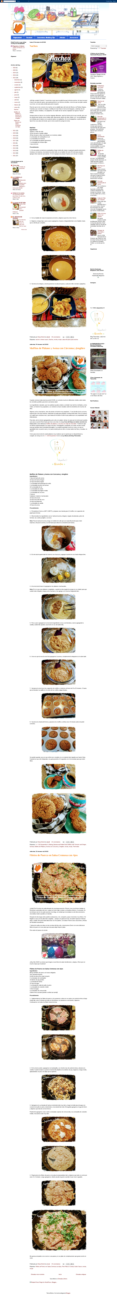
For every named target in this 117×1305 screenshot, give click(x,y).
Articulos (62, 38)
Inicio (60, 1274)
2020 (14, 133)
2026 (14, 67)
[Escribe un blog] (68, 337)
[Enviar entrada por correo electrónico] (63, 337)
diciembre (17, 80)
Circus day (16, 165)
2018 (14, 138)
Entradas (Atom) (62, 1278)
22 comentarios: (56, 842)
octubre (16, 85)
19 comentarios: (56, 1264)
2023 (14, 75)
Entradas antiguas (81, 1274)
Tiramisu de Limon (100, 101)
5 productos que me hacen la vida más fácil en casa (22, 223)
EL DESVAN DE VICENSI (17, 217)
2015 (14, 145)
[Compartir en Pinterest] (73, 337)
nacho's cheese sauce (42, 339)
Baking (51, 844)
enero (16, 107)
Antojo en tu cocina (18, 193)
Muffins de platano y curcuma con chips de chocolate (61, 423)
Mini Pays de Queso (101, 166)
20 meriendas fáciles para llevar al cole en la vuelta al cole (19, 196)
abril (15, 100)
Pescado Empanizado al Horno (101, 182)
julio (15, 92)
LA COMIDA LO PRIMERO (17, 178)
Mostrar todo (24, 229)
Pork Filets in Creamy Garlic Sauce (72, 1266)
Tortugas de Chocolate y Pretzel (100, 232)
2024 (14, 72)
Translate (103, 48)
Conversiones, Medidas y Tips (46, 38)
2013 (14, 150)
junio (15, 95)
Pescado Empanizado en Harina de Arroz (101, 118)
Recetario (29, 38)
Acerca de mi (74, 38)
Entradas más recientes (37, 1274)
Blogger (68, 1293)
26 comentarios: (56, 337)
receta (55, 339)
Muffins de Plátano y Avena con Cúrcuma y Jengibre (57, 348)
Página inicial (17, 38)
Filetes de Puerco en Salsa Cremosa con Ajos (54, 855)
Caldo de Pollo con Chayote (101, 198)
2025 (14, 70)
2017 (14, 140)
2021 (14, 130)
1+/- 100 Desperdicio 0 (42, 844)
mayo (16, 97)
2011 (14, 155)
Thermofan (76, 846)
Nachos (34, 46)
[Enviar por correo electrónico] (66, 337)
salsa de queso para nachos (70, 339)
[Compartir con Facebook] (71, 337)
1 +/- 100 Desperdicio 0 (50, 435)
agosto (16, 90)
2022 (14, 77)
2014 (14, 148)
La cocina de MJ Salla (19, 202)
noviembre (17, 82)
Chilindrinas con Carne (100, 86)
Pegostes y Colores (18, 46)
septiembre (17, 87)
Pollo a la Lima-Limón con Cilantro (101, 215)
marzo (16, 102)
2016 (14, 143)
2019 (14, 135)
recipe (60, 339)
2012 (14, 153)
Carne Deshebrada (100, 135)
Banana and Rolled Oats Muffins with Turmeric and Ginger (70, 844)
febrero (16, 105)
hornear (32, 846)
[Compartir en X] (70, 337)
